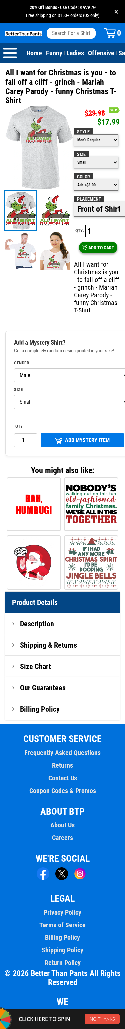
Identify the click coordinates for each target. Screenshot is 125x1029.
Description (37, 623)
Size (81, 154)
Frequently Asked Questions (62, 753)
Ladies (75, 53)
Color (83, 176)
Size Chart (35, 666)
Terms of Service (62, 925)
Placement (89, 199)
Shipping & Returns (48, 645)
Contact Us (62, 778)
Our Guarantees (43, 687)
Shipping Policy (62, 950)
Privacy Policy (62, 912)
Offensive (101, 53)
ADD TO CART (101, 247)
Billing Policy (40, 709)
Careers (62, 838)
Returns (62, 765)
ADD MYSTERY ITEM (87, 440)
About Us (62, 825)
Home (34, 53)
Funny (54, 53)
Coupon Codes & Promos (62, 791)
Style (83, 131)
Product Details (35, 602)
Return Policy (63, 963)
